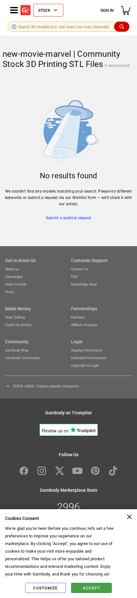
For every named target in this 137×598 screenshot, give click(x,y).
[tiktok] (113, 471)
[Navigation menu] (14, 10)
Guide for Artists (18, 324)
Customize (45, 588)
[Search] (121, 27)
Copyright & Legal (85, 365)
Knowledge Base (84, 284)
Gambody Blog (16, 350)
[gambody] (25, 10)
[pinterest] (95, 471)
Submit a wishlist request (68, 218)
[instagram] (42, 471)
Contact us (79, 269)
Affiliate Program (84, 324)
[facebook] (24, 471)
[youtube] (77, 471)
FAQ (74, 276)
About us (12, 269)
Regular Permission (86, 350)
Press (9, 291)
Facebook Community (22, 357)
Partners (78, 317)
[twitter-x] (59, 471)
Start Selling (15, 317)
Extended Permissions (88, 357)
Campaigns (14, 276)
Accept (91, 588)
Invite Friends (15, 284)
